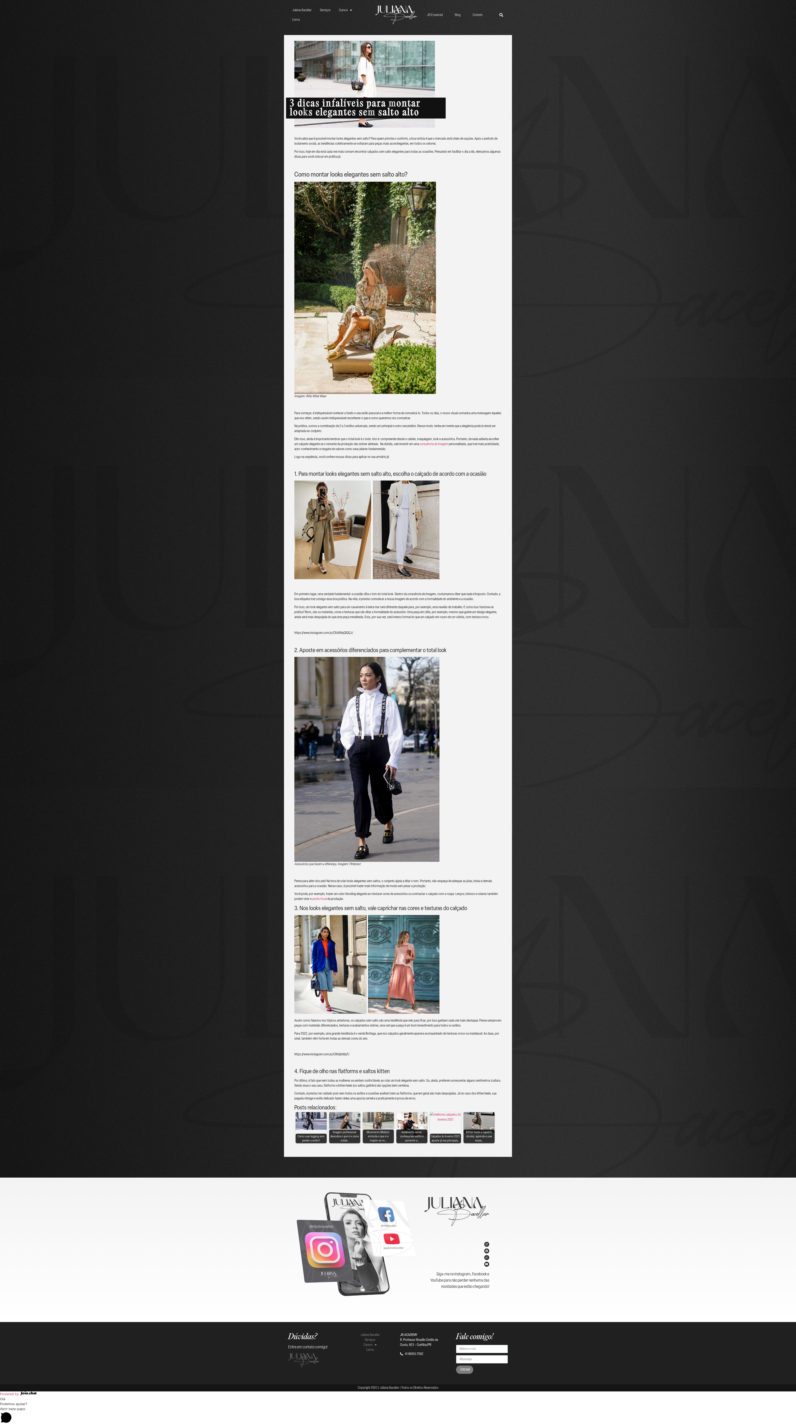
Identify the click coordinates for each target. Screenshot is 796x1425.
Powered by (10, 1394)
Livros (296, 20)
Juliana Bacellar (302, 10)
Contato (478, 15)
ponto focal (319, 899)
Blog (458, 15)
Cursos (343, 10)
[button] (398, 1415)
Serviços (325, 10)
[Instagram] (486, 1244)
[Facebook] (486, 1250)
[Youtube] (486, 1264)
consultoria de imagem (434, 444)
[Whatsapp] (486, 1257)
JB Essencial (435, 15)
